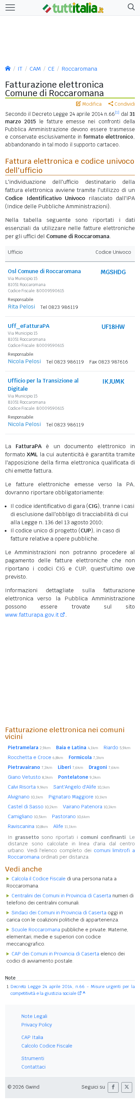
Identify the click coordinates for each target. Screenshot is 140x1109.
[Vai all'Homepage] (73, 7)
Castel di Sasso (32, 807)
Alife (64, 826)
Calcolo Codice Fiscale (46, 1046)
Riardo (117, 747)
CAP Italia (32, 1037)
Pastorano (71, 816)
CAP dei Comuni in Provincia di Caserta (55, 954)
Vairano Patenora (89, 807)
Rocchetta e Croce (35, 757)
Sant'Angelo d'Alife (81, 787)
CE (51, 68)
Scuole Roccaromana (36, 930)
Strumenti (32, 1058)
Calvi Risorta (28, 787)
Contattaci (33, 1067)
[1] (117, 112)
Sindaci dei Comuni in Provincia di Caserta (59, 913)
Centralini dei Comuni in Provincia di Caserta (61, 896)
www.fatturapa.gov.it (32, 614)
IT (20, 68)
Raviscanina (28, 826)
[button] (130, 8)
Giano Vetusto (30, 777)
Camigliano (27, 816)
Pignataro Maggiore (78, 797)
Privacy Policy (36, 1025)
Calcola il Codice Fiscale (39, 879)
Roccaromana (79, 68)
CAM (35, 68)
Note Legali (34, 1016)
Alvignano (25, 797)
